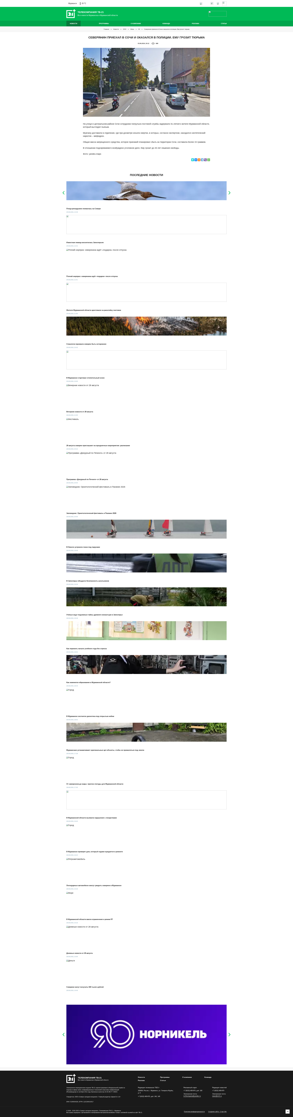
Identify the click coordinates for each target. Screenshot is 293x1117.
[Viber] (205, 159)
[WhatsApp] (208, 159)
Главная (106, 29)
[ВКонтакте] (195, 159)
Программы (104, 23)
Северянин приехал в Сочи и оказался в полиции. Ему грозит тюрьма (166, 29)
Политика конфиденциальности (194, 1111)
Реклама (195, 23)
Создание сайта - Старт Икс (217, 1111)
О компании (136, 23)
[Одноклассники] (199, 159)
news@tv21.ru (217, 1096)
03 (139, 29)
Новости (73, 23)
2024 (124, 29)
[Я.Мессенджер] (192, 159)
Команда (166, 23)
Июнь (132, 29)
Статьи (224, 23)
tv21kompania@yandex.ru (192, 1096)
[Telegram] (202, 159)
